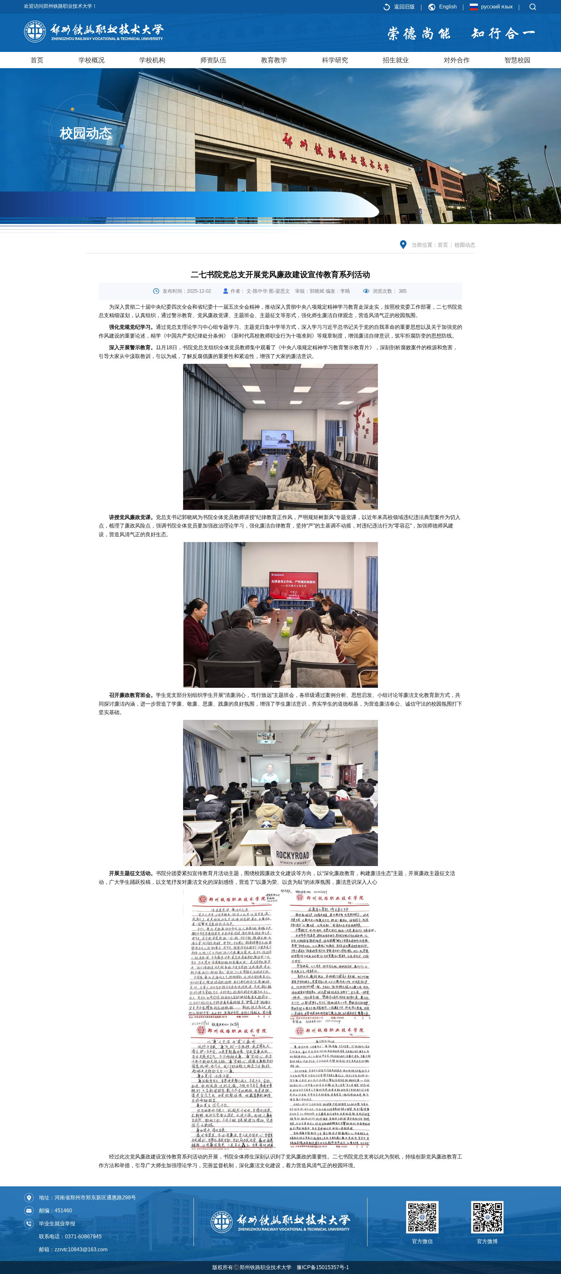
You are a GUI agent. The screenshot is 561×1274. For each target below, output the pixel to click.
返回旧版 (404, 6)
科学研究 (335, 60)
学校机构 (152, 60)
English (448, 6)
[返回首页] (94, 31)
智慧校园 (517, 60)
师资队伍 (213, 60)
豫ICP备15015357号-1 (323, 1267)
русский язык (497, 6)
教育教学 (274, 60)
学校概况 (92, 60)
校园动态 (465, 245)
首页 (37, 60)
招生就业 (396, 60)
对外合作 (457, 60)
